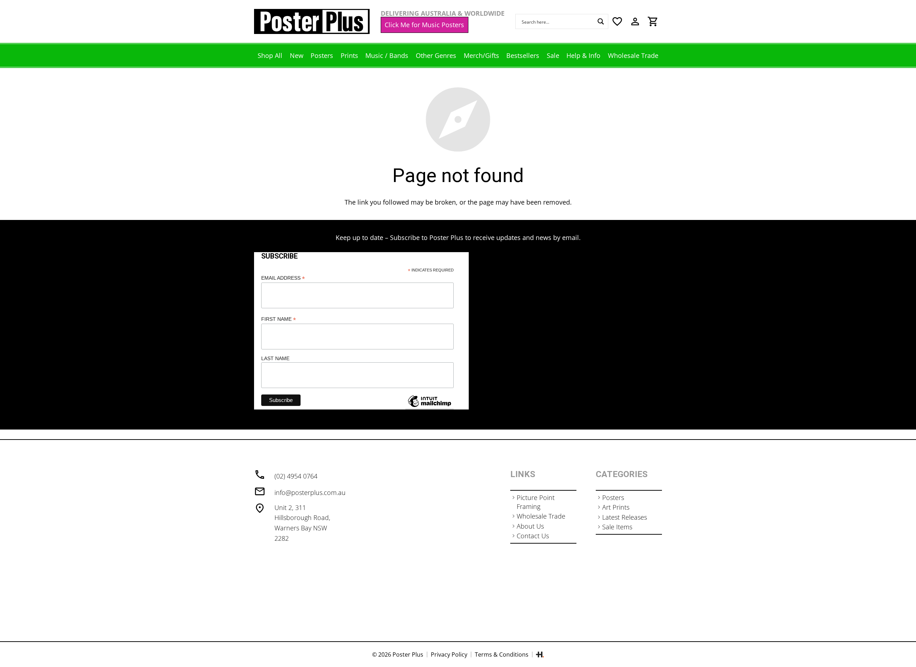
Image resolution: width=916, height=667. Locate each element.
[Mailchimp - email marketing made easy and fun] (429, 406)
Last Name (275, 358)
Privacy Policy (449, 654)
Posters (613, 497)
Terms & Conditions (501, 654)
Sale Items (617, 527)
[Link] (312, 21)
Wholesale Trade (541, 516)
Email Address (283, 278)
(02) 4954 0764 (295, 476)
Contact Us (533, 535)
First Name (278, 319)
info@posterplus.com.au (310, 492)
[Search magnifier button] (601, 21)
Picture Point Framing (536, 502)
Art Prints (615, 507)
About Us (530, 526)
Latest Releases (624, 517)
